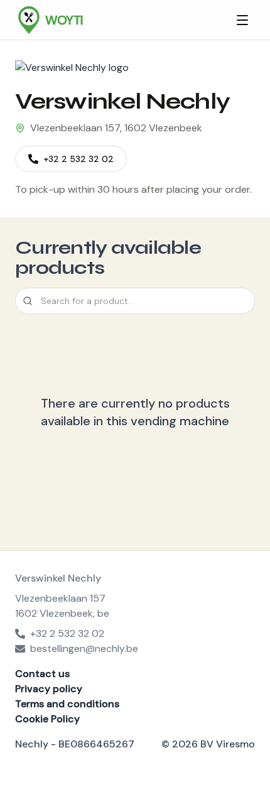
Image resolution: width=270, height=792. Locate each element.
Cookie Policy (47, 718)
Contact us (42, 673)
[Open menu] (242, 20)
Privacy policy (48, 688)
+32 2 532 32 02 (78, 159)
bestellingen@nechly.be (84, 648)
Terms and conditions (67, 703)
